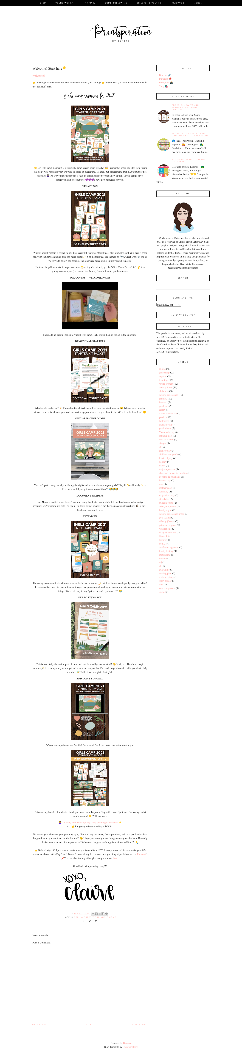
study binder (165, 580)
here (115, 858)
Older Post (39, 1024)
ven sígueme (165, 528)
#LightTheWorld (167, 532)
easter (162, 409)
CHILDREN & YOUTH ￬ (149, 3)
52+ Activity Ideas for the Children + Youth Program (190, 134)
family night (165, 510)
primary (163, 398)
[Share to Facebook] (103, 913)
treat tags (163, 380)
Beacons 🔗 (165, 75)
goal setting (165, 517)
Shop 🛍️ (163, 86)
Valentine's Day (167, 432)
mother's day (165, 487)
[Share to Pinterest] (106, 913)
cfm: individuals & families (173, 473)
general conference (168, 394)
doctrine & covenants (169, 476)
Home (89, 1024)
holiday (163, 461)
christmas (163, 391)
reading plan (165, 573)
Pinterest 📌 (165, 78)
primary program (167, 525)
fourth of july (166, 458)
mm (161, 484)
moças (162, 465)
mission (163, 558)
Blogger (127, 1043)
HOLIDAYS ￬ (177, 3)
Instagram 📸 (166, 82)
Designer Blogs (130, 1046)
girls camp (108, 917)
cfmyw (162, 443)
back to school (166, 439)
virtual (162, 592)
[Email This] (93, 913)
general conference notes (171, 513)
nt (160, 566)
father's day (165, 480)
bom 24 (163, 543)
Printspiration (121, 32)
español (163, 376)
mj (160, 562)
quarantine (164, 569)
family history (166, 551)
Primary (90, 3)
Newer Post (140, 1024)
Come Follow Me (168, 413)
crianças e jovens (167, 506)
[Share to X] (100, 913)
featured (163, 402)
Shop (43, 3)
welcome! (38, 75)
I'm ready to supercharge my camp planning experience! (89, 822)
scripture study (166, 577)
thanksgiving (165, 424)
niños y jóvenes (167, 521)
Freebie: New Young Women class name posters (185, 107)
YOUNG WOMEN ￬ (65, 3)
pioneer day (165, 450)
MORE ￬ (198, 3)
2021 (77, 917)
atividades (164, 499)
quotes (162, 368)
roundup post (165, 435)
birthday (163, 539)
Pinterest (141, 854)
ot (160, 447)
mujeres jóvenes (167, 469)
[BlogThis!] (96, 913)
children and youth (168, 454)
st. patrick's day (167, 495)
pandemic (164, 406)
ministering (164, 554)
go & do (163, 417)
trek (161, 584)
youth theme (165, 428)
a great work (90, 917)
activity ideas (165, 387)
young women (166, 383)
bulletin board (166, 502)
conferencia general (169, 547)
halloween (164, 421)
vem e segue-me (167, 588)
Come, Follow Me (116, 3)
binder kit (164, 536)
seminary (163, 491)
